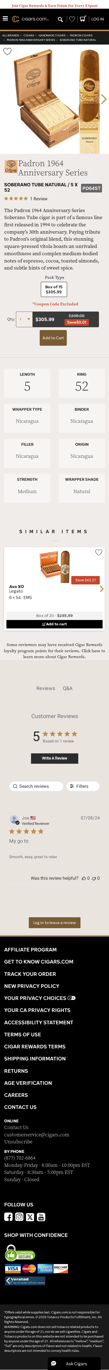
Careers (16, 1095)
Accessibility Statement (38, 1022)
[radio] (54, 289)
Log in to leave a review (54, 922)
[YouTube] (41, 1217)
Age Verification (28, 1082)
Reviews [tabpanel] (45, 688)
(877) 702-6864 (19, 1158)
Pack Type (54, 277)
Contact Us (16, 1127)
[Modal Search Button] (60, 20)
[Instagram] (19, 1217)
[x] (30, 1217)
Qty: (11, 319)
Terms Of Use (22, 1034)
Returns (16, 1070)
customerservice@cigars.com (36, 1135)
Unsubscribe (18, 1142)
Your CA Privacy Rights (37, 1010)
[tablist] (54, 688)
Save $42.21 (85, 580)
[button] (84, 878)
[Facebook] (8, 1217)
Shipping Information (35, 1058)
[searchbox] (36, 786)
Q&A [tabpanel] (68, 688)
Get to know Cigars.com (39, 961)
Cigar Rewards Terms (34, 1046)
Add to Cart (53, 337)
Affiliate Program (30, 949)
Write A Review (54, 758)
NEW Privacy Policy (31, 986)
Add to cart (56, 624)
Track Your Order (30, 973)
